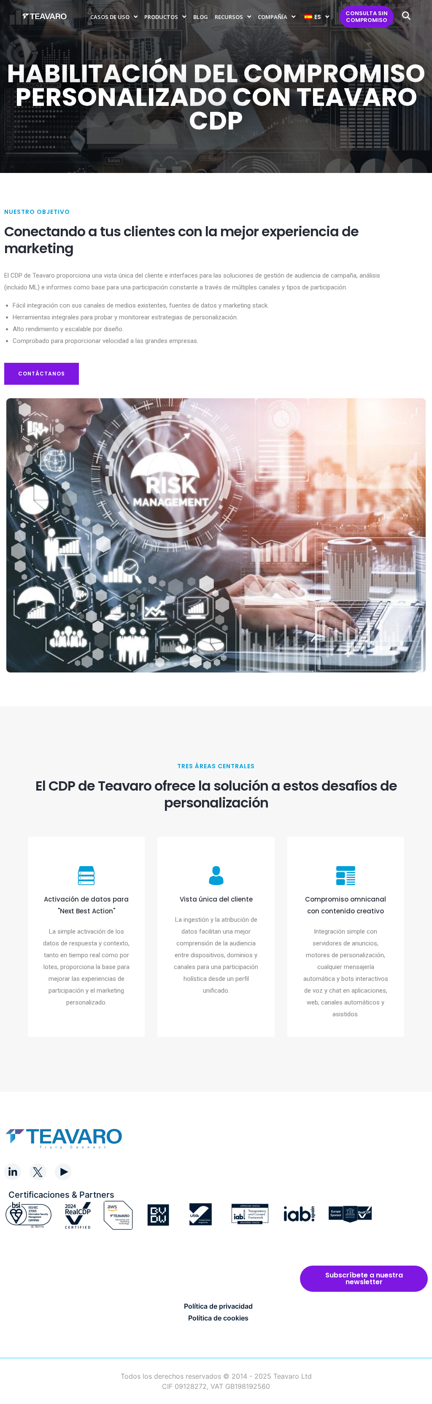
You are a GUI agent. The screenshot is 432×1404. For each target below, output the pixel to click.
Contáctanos (41, 373)
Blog (200, 17)
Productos (161, 17)
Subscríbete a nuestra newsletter (364, 1278)
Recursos (229, 17)
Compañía (272, 17)
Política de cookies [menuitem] (218, 1318)
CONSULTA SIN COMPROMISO (367, 16)
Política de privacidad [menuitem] (218, 1306)
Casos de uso (110, 17)
